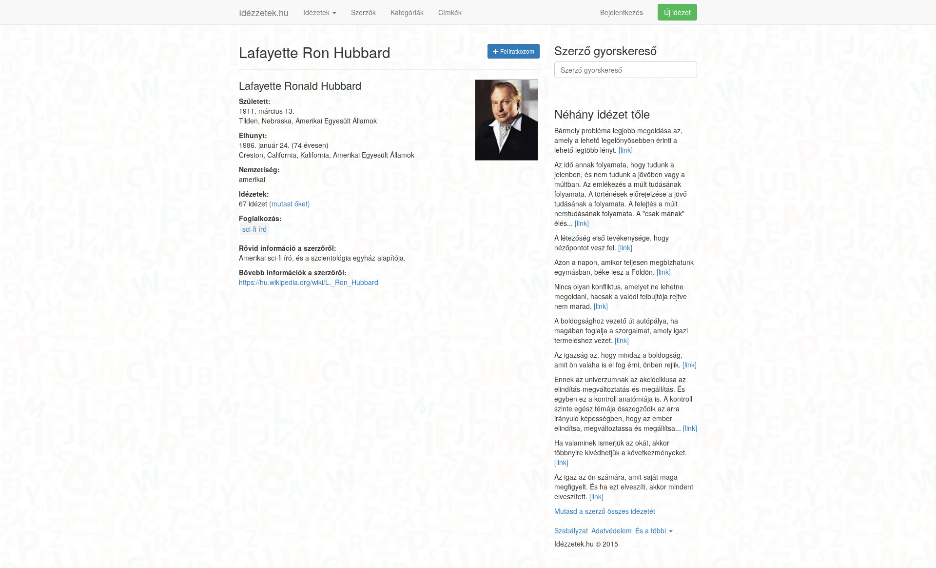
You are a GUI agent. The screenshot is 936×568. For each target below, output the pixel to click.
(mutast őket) (289, 203)
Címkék (450, 12)
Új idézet (677, 12)
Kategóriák (407, 12)
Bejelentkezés (621, 12)
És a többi (651, 530)
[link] (626, 150)
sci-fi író (254, 229)
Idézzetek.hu (264, 12)
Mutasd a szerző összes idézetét (604, 511)
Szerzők (363, 12)
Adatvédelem (611, 530)
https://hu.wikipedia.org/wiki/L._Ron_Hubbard (308, 282)
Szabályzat (571, 530)
